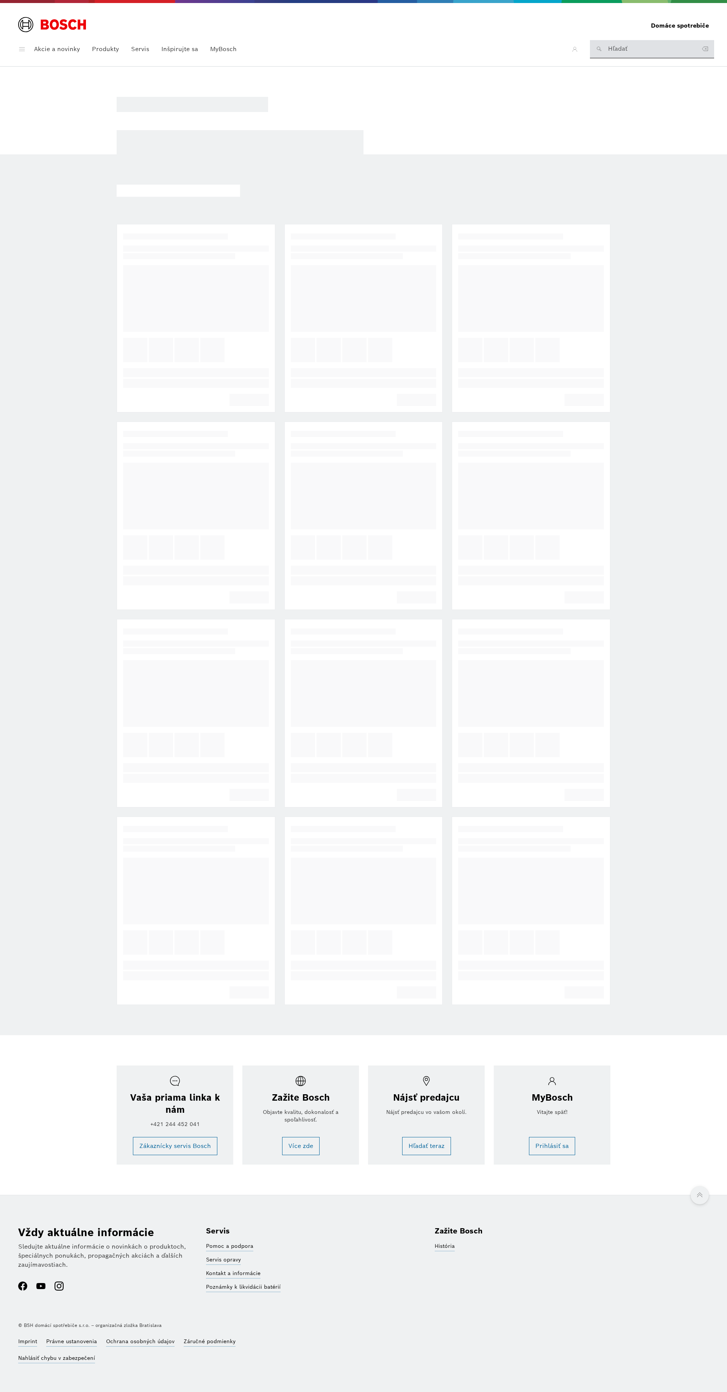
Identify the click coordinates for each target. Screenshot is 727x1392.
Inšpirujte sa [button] (179, 49)
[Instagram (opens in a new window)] (59, 1287)
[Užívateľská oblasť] (575, 49)
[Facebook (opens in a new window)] (22, 1287)
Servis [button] (140, 49)
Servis (218, 1231)
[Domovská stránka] (52, 25)
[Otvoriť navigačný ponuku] (22, 49)
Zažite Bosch (459, 1231)
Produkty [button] (105, 49)
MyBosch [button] (223, 49)
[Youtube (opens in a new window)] (40, 1287)
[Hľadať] (599, 49)
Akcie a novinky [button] (57, 49)
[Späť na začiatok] (700, 1195)
